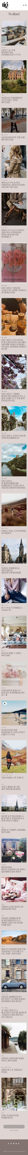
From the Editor (5, 775)
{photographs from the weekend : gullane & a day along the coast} (13, 951)
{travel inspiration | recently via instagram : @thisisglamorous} (13, 999)
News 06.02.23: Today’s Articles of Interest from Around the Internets (12, 233)
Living (2, 650)
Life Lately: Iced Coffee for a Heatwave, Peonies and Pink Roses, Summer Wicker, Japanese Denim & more (13, 344)
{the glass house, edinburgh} (10, 1116)
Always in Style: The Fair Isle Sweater (13, 138)
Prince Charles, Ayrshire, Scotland (13, 831)
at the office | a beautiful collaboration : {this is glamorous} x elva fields (13, 1013)
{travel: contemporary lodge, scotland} (12, 1059)
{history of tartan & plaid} (11, 1071)
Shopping (6, 1008)
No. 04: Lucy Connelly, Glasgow (11, 609)
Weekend (3, 813)
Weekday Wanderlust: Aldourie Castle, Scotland (11, 100)
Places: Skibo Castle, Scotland (11, 654)
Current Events (4, 180)
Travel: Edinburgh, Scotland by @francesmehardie (11, 570)
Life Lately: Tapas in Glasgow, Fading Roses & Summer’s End (13, 290)
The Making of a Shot (12, 778)
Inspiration (3, 47)
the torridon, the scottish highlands (10, 788)
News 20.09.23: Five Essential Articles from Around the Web (13, 185)
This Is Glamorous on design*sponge (12, 908)
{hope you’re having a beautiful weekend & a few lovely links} (12, 818)
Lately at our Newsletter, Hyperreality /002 (10, 52)
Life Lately (4, 285)
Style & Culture (4, 135)
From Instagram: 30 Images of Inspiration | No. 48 (12, 692)
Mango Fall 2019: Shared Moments (13, 532)
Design (2, 1008)
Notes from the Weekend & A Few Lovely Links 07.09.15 (13, 732)
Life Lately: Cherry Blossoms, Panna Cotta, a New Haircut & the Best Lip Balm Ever (13, 397)
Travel (2, 95)
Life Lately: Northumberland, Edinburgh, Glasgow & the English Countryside (13, 484)
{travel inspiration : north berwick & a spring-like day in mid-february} (12, 921)
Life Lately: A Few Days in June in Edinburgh (13, 437)
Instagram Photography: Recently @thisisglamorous (13, 869)
